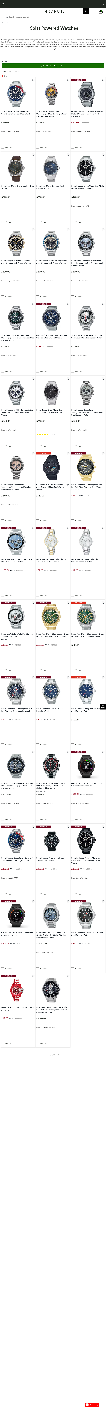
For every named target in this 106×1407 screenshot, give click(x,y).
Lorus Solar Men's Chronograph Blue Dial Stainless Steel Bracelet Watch (16, 710)
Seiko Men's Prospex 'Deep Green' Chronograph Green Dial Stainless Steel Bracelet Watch (17, 337)
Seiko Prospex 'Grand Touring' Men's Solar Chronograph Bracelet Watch (51, 262)
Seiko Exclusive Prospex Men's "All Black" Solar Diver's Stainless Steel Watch (85, 860)
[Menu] (15, 11)
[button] (103, 4)
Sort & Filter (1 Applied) (52, 66)
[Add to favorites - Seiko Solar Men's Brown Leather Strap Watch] (33, 154)
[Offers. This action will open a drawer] (85, 11)
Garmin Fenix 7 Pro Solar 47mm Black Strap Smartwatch (17, 934)
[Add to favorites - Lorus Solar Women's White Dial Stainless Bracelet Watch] (103, 528)
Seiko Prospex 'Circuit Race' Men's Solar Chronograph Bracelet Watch (16, 262)
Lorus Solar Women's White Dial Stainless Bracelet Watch (84, 560)
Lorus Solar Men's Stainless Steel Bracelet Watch (50, 710)
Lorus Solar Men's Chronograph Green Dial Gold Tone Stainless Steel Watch (52, 635)
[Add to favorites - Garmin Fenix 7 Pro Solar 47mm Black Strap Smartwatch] (33, 901)
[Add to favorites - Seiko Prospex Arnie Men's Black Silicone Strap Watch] (68, 826)
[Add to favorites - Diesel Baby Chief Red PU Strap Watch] (33, 976)
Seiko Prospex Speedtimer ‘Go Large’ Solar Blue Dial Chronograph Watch (17, 859)
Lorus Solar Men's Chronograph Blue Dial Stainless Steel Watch (16, 560)
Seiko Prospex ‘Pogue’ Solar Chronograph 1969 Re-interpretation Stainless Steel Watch (51, 113)
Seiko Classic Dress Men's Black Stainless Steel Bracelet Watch (49, 411)
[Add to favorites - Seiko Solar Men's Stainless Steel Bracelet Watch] (68, 154)
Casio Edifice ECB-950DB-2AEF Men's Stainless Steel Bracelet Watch (52, 336)
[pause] (3, 4)
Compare (8, 147)
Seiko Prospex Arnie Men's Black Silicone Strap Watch (50, 859)
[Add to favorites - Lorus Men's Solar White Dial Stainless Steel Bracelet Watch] (33, 602)
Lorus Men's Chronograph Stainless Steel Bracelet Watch (86, 710)
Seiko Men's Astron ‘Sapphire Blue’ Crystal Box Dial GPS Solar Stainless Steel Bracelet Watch (51, 935)
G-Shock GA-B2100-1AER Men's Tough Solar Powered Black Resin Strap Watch (52, 487)
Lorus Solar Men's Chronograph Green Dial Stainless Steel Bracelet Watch (87, 635)
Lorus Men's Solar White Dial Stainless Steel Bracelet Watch (17, 635)
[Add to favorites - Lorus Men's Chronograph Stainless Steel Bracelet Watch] (103, 677)
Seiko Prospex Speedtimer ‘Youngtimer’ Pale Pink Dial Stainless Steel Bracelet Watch (16, 487)
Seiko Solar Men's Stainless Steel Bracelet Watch (50, 187)
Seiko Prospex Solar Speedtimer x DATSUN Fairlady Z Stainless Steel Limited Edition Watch (50, 785)
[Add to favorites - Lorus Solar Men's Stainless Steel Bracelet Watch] (68, 677)
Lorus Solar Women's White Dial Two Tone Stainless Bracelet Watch (51, 560)
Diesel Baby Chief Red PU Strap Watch (17, 1007)
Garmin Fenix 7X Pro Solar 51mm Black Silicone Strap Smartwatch (87, 784)
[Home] (54, 11)
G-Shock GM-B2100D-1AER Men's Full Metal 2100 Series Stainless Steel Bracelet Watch (87, 113)
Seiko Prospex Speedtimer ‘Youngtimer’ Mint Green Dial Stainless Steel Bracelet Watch (87, 412)
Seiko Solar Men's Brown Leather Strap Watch (17, 187)
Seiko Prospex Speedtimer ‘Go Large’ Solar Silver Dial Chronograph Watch (87, 336)
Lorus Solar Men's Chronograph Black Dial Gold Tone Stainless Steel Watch (87, 486)
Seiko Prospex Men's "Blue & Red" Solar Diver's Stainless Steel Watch (15, 112)
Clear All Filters (13, 71)
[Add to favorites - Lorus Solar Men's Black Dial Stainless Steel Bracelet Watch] (103, 901)
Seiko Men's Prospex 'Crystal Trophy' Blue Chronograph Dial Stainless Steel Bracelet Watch (87, 263)
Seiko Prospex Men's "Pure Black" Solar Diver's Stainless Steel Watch (87, 187)
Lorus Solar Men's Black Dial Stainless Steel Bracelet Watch (87, 934)
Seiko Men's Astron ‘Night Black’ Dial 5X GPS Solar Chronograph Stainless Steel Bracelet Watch (51, 1009)
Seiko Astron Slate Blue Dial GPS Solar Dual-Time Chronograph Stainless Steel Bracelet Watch (17, 785)
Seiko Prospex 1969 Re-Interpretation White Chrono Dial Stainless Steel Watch (17, 412)
